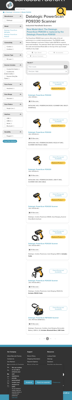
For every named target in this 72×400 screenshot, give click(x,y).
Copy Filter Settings (10, 141)
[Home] (4, 12)
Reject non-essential (43, 382)
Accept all (29, 382)
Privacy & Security (32, 364)
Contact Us (10, 359)
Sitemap (49, 359)
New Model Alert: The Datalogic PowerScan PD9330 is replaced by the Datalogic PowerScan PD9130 (45, 32)
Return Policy (31, 356)
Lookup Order (51, 356)
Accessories (59, 52)
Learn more (14, 397)
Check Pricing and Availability (58, 83)
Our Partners (11, 361)
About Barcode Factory (14, 356)
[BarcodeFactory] (9, 5)
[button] (20, 16)
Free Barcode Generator (54, 364)
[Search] (61, 11)
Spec (37, 52)
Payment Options (32, 361)
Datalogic (9, 12)
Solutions (50, 361)
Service (37, 56)
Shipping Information (33, 359)
